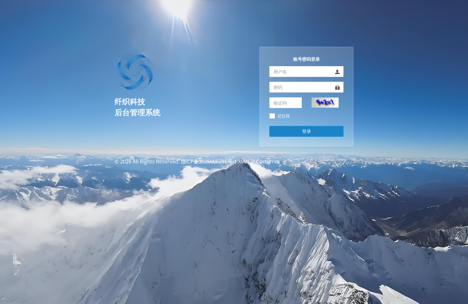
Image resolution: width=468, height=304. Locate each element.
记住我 (283, 116)
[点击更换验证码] (325, 102)
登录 (306, 131)
